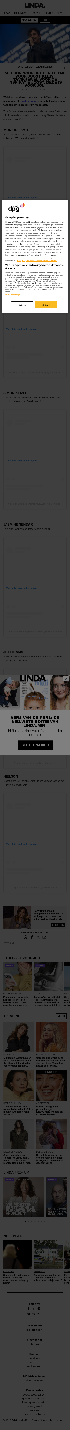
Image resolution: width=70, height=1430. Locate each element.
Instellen (22, 305)
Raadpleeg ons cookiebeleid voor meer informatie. (37, 260)
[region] (35, 256)
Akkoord (46, 305)
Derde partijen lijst (12, 295)
